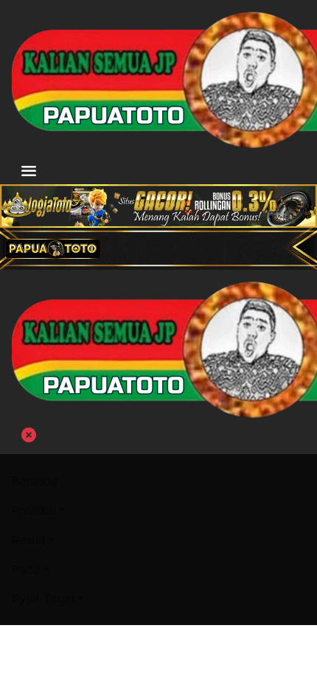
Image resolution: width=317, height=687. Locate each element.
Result (29, 539)
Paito (26, 569)
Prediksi (34, 510)
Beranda (35, 480)
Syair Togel (43, 598)
